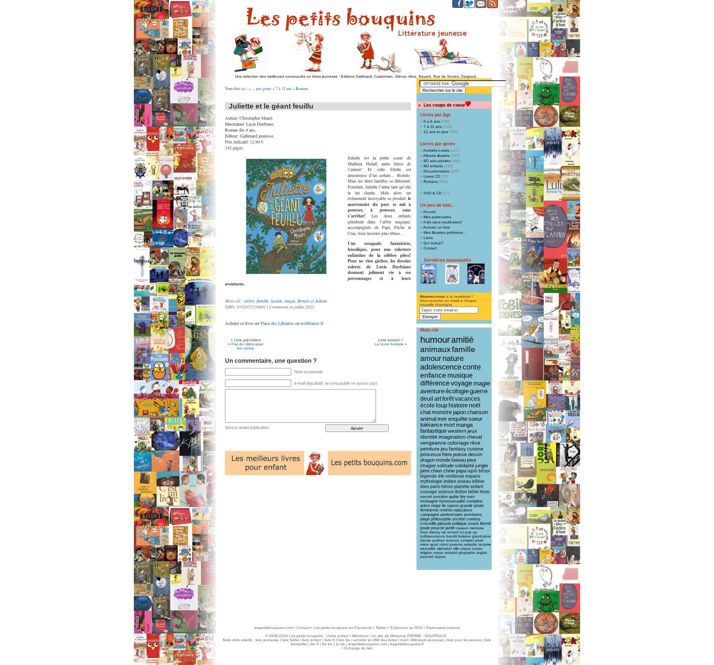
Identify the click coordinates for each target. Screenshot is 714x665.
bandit (451, 536)
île (444, 505)
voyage (461, 383)
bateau (458, 460)
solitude (445, 465)
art (437, 398)
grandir (466, 505)
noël (474, 405)
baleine (464, 536)
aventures (473, 514)
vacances (467, 399)
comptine (474, 501)
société (458, 519)
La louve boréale (388, 344)
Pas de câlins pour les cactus (247, 346)
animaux (435, 349)
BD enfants (433, 166)
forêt (448, 399)
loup (441, 405)
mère (424, 544)
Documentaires (436, 171)
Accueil (429, 212)
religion (426, 553)
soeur (475, 419)
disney (434, 532)
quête (454, 496)
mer (442, 419)
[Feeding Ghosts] (476, 274)
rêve (475, 443)
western (457, 431)
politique (459, 523)
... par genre (261, 88)
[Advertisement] (357, 594)
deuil (426, 398)
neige (436, 505)
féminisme (429, 510)
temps (438, 553)
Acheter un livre (436, 227)
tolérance (431, 425)
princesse (430, 454)
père (425, 471)
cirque (465, 548)
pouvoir (437, 528)
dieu (424, 486)
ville (456, 548)
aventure (432, 391)
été (441, 476)
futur (424, 532)
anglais (481, 553)
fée (463, 496)
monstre (442, 412)
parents (456, 544)
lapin (472, 471)
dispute (440, 557)
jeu (444, 449)
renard (453, 532)
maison (462, 528)
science (452, 540)
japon (459, 412)
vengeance (433, 443)
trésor (484, 471)
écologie (457, 391)
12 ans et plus (436, 132)
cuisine (475, 449)
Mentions (360, 636)
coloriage (458, 443)
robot (444, 544)
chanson (477, 412)
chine (449, 471)
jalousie (444, 523)
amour (430, 358)
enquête (457, 419)
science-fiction (452, 491)
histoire (458, 405)
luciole (276, 301)
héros (447, 486)
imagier (428, 465)
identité (428, 437)
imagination (452, 437)
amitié (462, 340)
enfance (433, 375)
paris (435, 486)
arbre (249, 301)
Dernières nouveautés (447, 260)
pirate (479, 505)
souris (473, 523)
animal (428, 419)
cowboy (473, 519)
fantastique (433, 431)
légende (428, 476)
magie (289, 301)
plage (425, 519)
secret (426, 496)
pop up (471, 532)
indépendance (432, 536)
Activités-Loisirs (436, 150)
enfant (476, 486)
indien (450, 481)
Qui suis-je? (434, 243)
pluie (479, 540)
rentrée (446, 510)
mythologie (431, 481)
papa (461, 471)
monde (443, 460)
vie (443, 532)
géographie (467, 553)
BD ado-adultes (437, 161)
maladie (470, 544)
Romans (302, 88)
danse (425, 540)
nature (453, 358)
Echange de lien (358, 648)
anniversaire (451, 514)
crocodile (428, 523)
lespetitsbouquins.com (273, 628)
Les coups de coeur (444, 105)
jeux (472, 431)
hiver (485, 491)
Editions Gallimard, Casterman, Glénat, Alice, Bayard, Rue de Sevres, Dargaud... (410, 76)
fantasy (457, 449)
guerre (479, 391)
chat (425, 412)
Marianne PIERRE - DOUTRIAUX (418, 636)
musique (460, 375)
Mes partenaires (437, 217)
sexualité (427, 548)
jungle (481, 465)
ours (471, 496)
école (427, 405)
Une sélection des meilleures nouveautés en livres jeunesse (286, 76)
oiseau (464, 481)
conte (472, 367)
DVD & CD (432, 193)
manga (464, 425)
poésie (460, 454)
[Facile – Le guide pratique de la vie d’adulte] (428, 274)
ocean (477, 548)
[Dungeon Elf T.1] (452, 274)
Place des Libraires (277, 323)
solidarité (464, 465)
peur (471, 460)
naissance (463, 510)
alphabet (444, 548)
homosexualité (452, 501)
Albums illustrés (436, 156)
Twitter (381, 628)
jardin (450, 528)
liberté (485, 523)
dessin (475, 454)
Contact (430, 248)
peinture (430, 449)
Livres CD (432, 176)
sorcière (440, 496)
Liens (428, 238)
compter (467, 540)
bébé (473, 491)
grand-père (481, 536)
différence (435, 383)
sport (434, 544)
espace (473, 476)
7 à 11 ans (284, 88)
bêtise (478, 481)
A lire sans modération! (442, 222)
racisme (484, 544)
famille (262, 301)
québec (438, 540)
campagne (429, 514)
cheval (474, 437)
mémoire (477, 528)
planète (461, 486)
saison (453, 505)
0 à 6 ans (432, 121)
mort (449, 425)
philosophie (441, 519)
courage (428, 491)
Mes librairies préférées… (445, 232)
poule (425, 528)
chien (436, 471)
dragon (427, 460)
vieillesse (455, 476)
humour (435, 340)
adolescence (440, 367)
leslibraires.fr (312, 323)
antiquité (450, 553)
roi (462, 532)
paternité (427, 557)
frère (447, 454)
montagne (429, 501)
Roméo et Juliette (312, 301)
